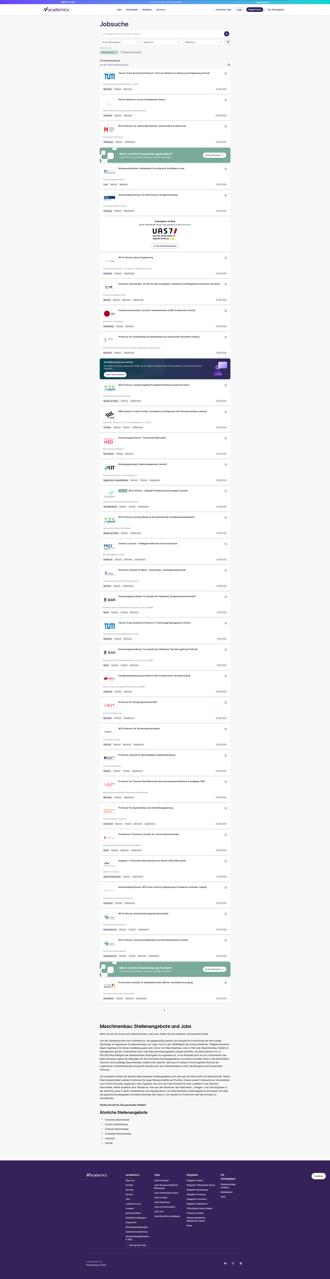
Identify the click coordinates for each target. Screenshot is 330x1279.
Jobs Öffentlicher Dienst (166, 1193)
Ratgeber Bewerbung (197, 1189)
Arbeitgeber (132, 9)
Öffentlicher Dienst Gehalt (199, 1208)
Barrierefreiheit (133, 1213)
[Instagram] (233, 1263)
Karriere (130, 1189)
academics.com (133, 1203)
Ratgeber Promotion (197, 1199)
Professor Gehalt (195, 1213)
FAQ (128, 1199)
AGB (223, 1196)
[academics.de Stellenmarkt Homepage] (56, 9)
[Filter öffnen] (227, 42)
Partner (129, 1194)
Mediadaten (226, 1192)
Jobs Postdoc (161, 1197)
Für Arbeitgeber (276, 9)
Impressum (131, 1222)
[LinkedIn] (241, 1263)
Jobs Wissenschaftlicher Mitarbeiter (166, 1186)
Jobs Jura (159, 1211)
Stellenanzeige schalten (228, 1186)
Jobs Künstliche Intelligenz (167, 1216)
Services (160, 9)
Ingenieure (110, 1138)
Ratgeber (147, 9)
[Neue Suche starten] (226, 33)
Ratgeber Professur (196, 1194)
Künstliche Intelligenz (136, 1217)
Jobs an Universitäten (164, 1207)
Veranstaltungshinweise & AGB (137, 1238)
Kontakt (129, 1185)
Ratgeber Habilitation (197, 1203)
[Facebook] (225, 1263)
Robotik (109, 1143)
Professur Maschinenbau (117, 1129)
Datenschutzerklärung (136, 1231)
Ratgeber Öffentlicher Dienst (201, 1185)
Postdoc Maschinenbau (116, 1124)
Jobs (119, 9)
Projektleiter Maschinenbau (118, 1133)
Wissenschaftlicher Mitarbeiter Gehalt (196, 1219)
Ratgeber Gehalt (195, 1180)
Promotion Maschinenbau (117, 1119)
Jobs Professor (161, 1180)
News (189, 1225)
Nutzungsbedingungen (137, 1227)
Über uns (130, 1180)
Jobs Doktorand (162, 1202)
